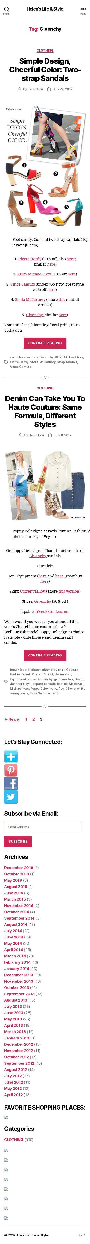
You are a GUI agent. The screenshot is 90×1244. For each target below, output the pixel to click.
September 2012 (19, 1063)
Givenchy (35, 315)
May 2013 (13, 1019)
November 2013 (18, 981)
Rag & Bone (67, 689)
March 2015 (15, 899)
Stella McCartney (30, 299)
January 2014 (16, 968)
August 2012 (15, 1069)
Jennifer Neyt (20, 684)
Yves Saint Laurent (53, 611)
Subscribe (18, 841)
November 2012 (18, 1050)
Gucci (79, 679)
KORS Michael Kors (34, 274)
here (71, 259)
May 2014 (13, 943)
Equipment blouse (23, 679)
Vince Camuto (23, 284)
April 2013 (13, 1025)
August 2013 (15, 1000)
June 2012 (13, 1082)
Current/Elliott (32, 591)
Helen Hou (35, 89)
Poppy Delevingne (43, 689)
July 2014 (13, 931)
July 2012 (13, 1076)
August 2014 (15, 924)
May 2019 (13, 880)
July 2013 (13, 1006)
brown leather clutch (25, 670)
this (62, 299)
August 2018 (15, 886)
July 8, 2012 (62, 435)
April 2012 (13, 1095)
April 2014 (13, 950)
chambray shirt (53, 670)
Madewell (76, 684)
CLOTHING (45, 50)
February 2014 (17, 962)
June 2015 (13, 893)
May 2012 (13, 1088)
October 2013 (16, 987)
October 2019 (16, 874)
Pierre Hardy (29, 259)
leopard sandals (43, 684)
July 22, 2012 (62, 89)
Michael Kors (19, 689)
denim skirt (63, 674)
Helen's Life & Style (45, 9)
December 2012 (18, 1044)
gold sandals (63, 679)
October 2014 (16, 912)
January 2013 (16, 1038)
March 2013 (15, 1032)
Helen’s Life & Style (32, 1235)
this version (69, 591)
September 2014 (19, 918)
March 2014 (15, 956)
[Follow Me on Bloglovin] (45, 756)
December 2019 (18, 868)
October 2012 (16, 1057)
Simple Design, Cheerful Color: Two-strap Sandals (45, 69)
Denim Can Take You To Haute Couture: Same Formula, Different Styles (45, 411)
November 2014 (18, 905)
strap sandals (67, 362)
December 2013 (18, 975)
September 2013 (19, 994)
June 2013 (13, 1013)
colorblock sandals (24, 357)
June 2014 (13, 937)
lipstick (62, 684)
